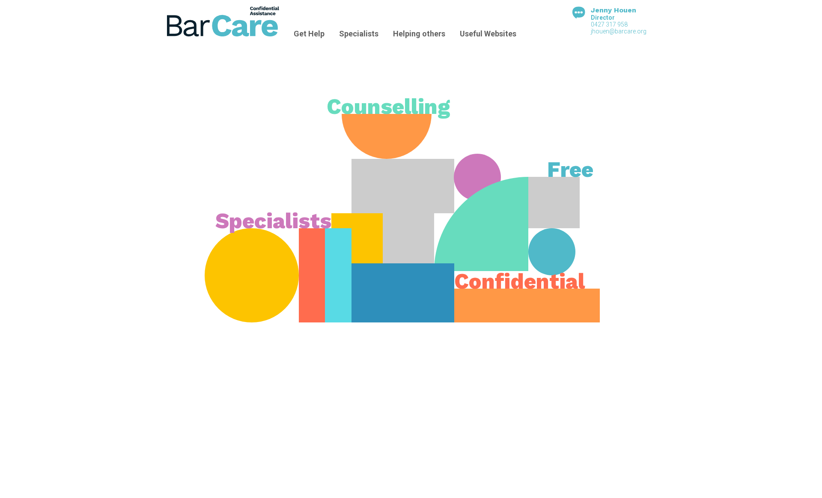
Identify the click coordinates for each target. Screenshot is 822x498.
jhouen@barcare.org (618, 31)
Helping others (419, 33)
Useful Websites (488, 33)
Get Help (309, 33)
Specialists (358, 33)
